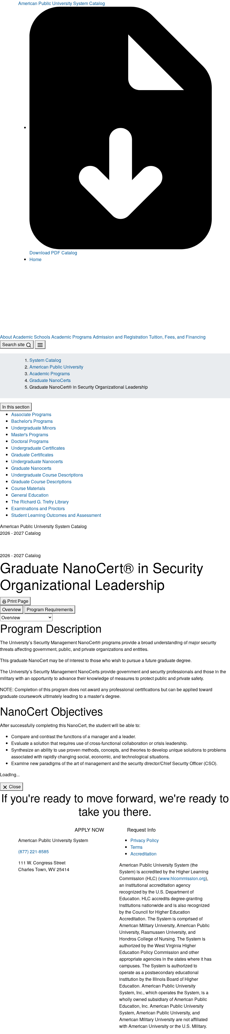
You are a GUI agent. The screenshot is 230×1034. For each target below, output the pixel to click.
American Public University (56, 367)
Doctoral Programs (30, 441)
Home (35, 259)
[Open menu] (40, 344)
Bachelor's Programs (32, 421)
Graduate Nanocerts (31, 468)
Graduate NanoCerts (50, 380)
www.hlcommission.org (183, 878)
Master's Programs (29, 434)
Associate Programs (31, 414)
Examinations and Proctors (38, 508)
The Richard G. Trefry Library (40, 501)
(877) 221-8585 (33, 851)
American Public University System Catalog (61, 3)
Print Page (17, 601)
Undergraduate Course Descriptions (47, 475)
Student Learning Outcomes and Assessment (56, 515)
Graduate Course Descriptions (41, 481)
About (6, 337)
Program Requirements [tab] (50, 609)
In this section (15, 407)
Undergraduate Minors (33, 428)
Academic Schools (31, 337)
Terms (136, 847)
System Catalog (45, 360)
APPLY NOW (89, 829)
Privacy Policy (144, 840)
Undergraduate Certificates (38, 448)
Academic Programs (71, 337)
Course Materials (28, 488)
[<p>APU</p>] (115, 283)
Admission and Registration (120, 337)
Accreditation (143, 853)
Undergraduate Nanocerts (37, 461)
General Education (30, 495)
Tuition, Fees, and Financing (177, 337)
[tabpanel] (115, 694)
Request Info (141, 829)
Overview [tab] (11, 609)
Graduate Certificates (32, 454)
